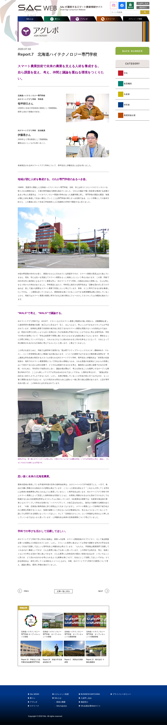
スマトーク (110, 19)
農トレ (57, 19)
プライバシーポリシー (122, 694)
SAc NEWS (34, 694)
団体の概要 (60, 702)
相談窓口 (143, 7)
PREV (26, 591)
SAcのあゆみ (61, 706)
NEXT (100, 591)
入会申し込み (143, 3)
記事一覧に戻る (63, 591)
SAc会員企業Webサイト (91, 706)
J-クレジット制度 (135, 19)
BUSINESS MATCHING (90, 694)
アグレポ (84, 19)
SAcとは (29, 19)
